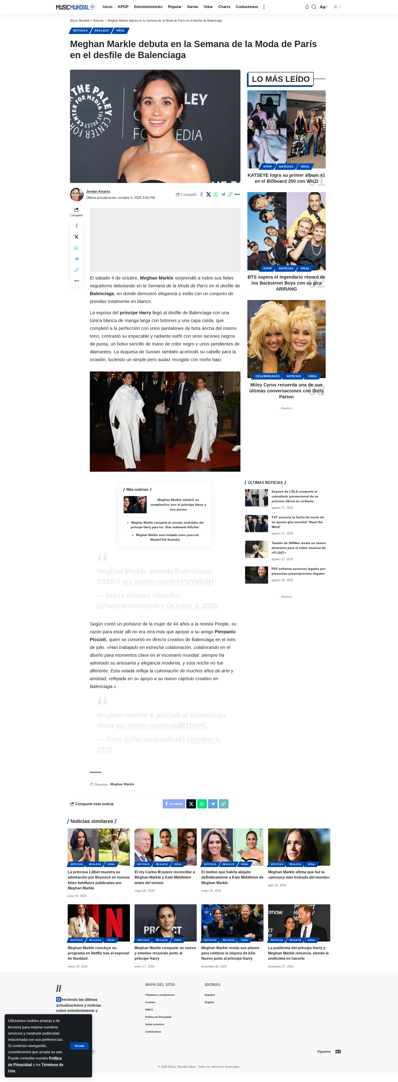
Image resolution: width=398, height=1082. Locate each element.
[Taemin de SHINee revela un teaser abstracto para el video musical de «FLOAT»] (256, 549)
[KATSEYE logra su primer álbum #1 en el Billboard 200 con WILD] (286, 129)
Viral (120, 30)
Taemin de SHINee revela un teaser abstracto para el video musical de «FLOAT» (299, 547)
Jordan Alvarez (98, 191)
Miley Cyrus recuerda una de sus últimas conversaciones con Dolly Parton (286, 390)
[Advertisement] (165, 240)
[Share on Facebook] (208, 194)
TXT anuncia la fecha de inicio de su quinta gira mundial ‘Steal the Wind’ (298, 522)
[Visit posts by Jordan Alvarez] (77, 194)
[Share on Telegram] (230, 194)
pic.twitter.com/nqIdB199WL (162, 725)
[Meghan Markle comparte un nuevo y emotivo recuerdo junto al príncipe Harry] (166, 923)
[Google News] (338, 1051)
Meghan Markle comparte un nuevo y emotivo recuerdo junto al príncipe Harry (165, 953)
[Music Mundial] (75, 7)
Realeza (102, 30)
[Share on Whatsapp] (223, 194)
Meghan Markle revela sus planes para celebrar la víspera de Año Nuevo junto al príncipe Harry (230, 953)
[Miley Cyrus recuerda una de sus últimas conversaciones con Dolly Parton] (286, 339)
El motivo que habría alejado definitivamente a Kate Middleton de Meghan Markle (232, 877)
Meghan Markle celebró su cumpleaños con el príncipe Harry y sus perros (178, 504)
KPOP (267, 166)
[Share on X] (216, 194)
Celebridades (268, 376)
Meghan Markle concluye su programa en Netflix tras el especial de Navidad (98, 953)
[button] (79, 1046)
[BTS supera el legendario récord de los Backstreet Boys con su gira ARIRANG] (286, 231)
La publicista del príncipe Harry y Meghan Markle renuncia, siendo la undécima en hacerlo (298, 953)
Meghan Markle (122, 784)
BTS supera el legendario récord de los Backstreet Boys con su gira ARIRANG (286, 282)
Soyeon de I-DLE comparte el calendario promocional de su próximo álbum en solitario (295, 496)
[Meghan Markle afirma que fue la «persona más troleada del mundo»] (299, 847)
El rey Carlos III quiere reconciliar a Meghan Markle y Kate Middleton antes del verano (165, 877)
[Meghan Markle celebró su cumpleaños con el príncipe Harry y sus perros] (135, 504)
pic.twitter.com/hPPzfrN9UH (168, 581)
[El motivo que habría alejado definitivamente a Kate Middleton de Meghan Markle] (232, 847)
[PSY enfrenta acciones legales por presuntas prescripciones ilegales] (256, 575)
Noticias (80, 30)
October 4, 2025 (192, 605)
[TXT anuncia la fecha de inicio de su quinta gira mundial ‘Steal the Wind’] (256, 523)
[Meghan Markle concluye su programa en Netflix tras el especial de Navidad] (99, 923)
